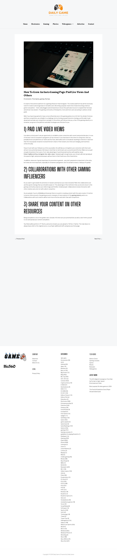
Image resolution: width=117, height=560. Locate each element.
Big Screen (64, 372)
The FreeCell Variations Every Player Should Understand (99, 390)
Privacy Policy (36, 373)
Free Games (35, 99)
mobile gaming (65, 456)
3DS (62, 358)
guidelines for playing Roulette (70, 434)
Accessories (64, 360)
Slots (62, 498)
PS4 (62, 485)
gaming (42, 99)
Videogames (64, 520)
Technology (64, 514)
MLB (62, 454)
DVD (62, 389)
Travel (62, 516)
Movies (63, 458)
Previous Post (20, 238)
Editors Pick (64, 397)
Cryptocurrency (65, 382)
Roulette (63, 493)
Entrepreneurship (66, 403)
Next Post (98, 238)
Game (62, 419)
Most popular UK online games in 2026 (100, 386)
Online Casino (65, 471)
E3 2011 (63, 393)
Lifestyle (63, 444)
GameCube (64, 424)
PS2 (62, 481)
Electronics (64, 401)
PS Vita (63, 479)
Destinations (64, 387)
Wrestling (63, 535)
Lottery (63, 450)
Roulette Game (65, 495)
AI (61, 362)
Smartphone (64, 500)
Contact (34, 360)
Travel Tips (64, 518)
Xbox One (63, 541)
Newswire (63, 467)
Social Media (64, 506)
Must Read (64, 461)
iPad (62, 440)
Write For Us (35, 362)
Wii (62, 526)
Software (63, 508)
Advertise (35, 358)
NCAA (62, 465)
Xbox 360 (63, 539)
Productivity (64, 477)
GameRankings (65, 426)
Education (64, 399)
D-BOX (63, 384)
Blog (62, 374)
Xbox (62, 537)
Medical (63, 452)
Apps (62, 366)
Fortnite (41, 193)
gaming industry (76, 195)
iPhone (63, 442)
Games (63, 428)
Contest (63, 380)
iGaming (63, 438)
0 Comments (27, 99)
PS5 (62, 487)
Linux (62, 446)
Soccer (63, 504)
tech (62, 512)
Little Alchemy (65, 448)
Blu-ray (63, 376)
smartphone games (66, 502)
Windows (63, 530)
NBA (62, 463)
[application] (72, 24)
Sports (63, 510)
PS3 (62, 483)
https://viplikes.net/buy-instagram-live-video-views (39, 154)
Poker (62, 475)
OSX (62, 473)
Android (63, 364)
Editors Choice (65, 395)
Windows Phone (65, 532)
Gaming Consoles (94, 360)
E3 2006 (63, 391)
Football (63, 411)
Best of (63, 370)
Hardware (63, 436)
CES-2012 (64, 378)
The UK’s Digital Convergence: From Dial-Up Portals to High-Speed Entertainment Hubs (101, 381)
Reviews (63, 491)
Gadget (63, 415)
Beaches (63, 368)
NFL (62, 469)
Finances (63, 407)
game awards (65, 421)
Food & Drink (64, 409)
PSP (62, 489)
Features (63, 405)
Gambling (63, 417)
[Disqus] (58, 265)
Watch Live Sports (66, 524)
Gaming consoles (66, 432)
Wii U (62, 528)
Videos (63, 522)
